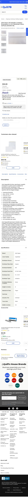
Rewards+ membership (13, 419)
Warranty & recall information (5, 439)
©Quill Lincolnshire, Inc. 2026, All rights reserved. (11, 483)
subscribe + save (14, 429)
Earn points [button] (21, 78)
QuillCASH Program (12, 426)
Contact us (3, 445)
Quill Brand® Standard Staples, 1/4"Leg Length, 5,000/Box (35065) (10, 328)
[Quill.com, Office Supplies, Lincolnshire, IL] (6, 479)
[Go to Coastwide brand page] (14, 375)
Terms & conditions (6, 487)
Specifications (12, 174)
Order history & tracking (4, 419)
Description (5, 174)
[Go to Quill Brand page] (7, 375)
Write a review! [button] (20, 28)
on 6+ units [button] (8, 336)
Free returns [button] (7, 110)
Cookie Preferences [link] (17, 489)
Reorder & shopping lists (22, 419)
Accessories (20, 174)
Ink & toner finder (22, 422)
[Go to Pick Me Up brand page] (20, 375)
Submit (6, 125)
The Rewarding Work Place (7, 468)
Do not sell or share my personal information (14, 492)
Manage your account (4, 425)
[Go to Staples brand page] (14, 380)
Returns (2, 421)
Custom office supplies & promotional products (13, 435)
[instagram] (9, 408)
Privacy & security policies (4, 443)
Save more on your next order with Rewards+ (15, 1)
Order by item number (22, 428)
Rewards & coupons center (23, 432)
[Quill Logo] (7, 7)
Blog (2, 465)
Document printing (12, 440)
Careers (2, 470)
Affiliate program (14, 457)
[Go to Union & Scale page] (10, 385)
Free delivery (7, 99)
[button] (27, 2)
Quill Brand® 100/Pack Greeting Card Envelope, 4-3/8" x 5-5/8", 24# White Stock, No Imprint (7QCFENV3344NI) (10, 155)
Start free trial (22, 93)
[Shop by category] (1, 7)
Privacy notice (16, 487)
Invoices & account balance (5, 428)
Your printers (22, 425)
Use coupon (22, 397)
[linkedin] (13, 408)
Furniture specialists (12, 449)
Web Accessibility (5, 472)
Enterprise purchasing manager (12, 444)
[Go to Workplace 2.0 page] (17, 385)
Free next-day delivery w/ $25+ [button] (9, 340)
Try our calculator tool (18, 96)
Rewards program (12, 422)
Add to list (6, 114)
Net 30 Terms (13, 431)
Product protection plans (14, 452)
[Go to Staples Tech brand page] (20, 380)
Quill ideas (12, 455)
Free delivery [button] (5, 164)
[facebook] (17, 408)
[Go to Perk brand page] (7, 380)
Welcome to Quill (5, 463)
